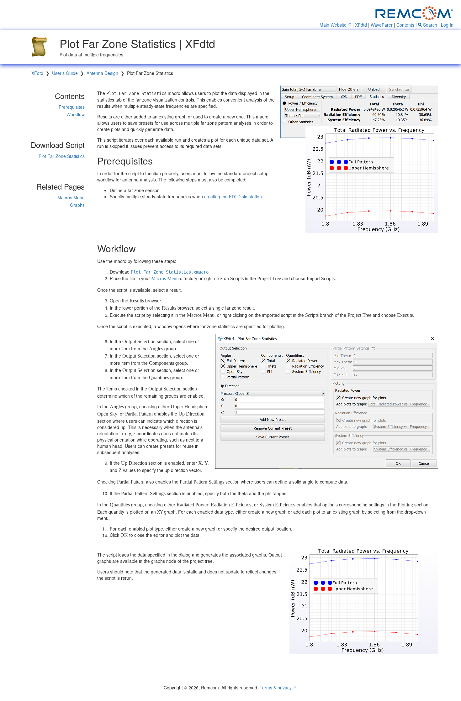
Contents (405, 25)
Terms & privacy (276, 687)
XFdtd (361, 25)
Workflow (75, 114)
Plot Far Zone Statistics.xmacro (170, 272)
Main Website (333, 25)
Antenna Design (102, 73)
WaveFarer (382, 25)
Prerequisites (72, 107)
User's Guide (65, 73)
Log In (447, 25)
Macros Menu (71, 197)
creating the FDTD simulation (233, 196)
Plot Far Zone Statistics (62, 156)
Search (429, 25)
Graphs (77, 205)
